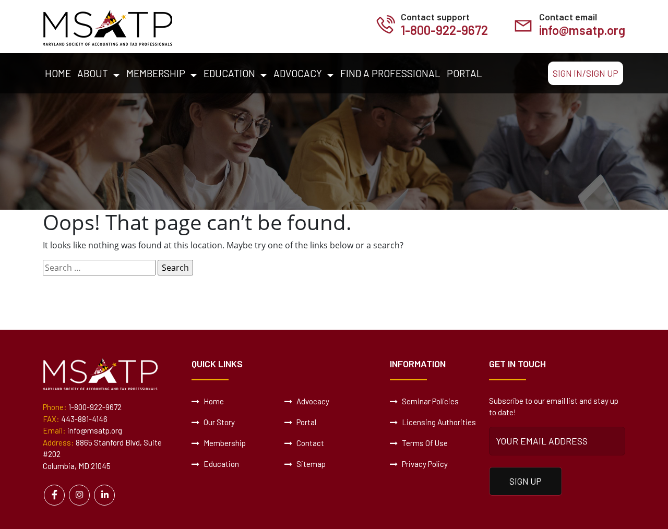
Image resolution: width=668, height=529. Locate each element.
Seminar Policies (429, 401)
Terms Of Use (424, 443)
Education (229, 73)
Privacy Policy (424, 463)
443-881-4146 (84, 419)
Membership (155, 73)
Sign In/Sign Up (585, 73)
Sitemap (310, 463)
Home (58, 73)
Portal (464, 73)
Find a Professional (390, 73)
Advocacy (297, 73)
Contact (309, 443)
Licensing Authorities (438, 422)
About (92, 73)
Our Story (218, 422)
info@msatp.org (582, 30)
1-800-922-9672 (444, 30)
